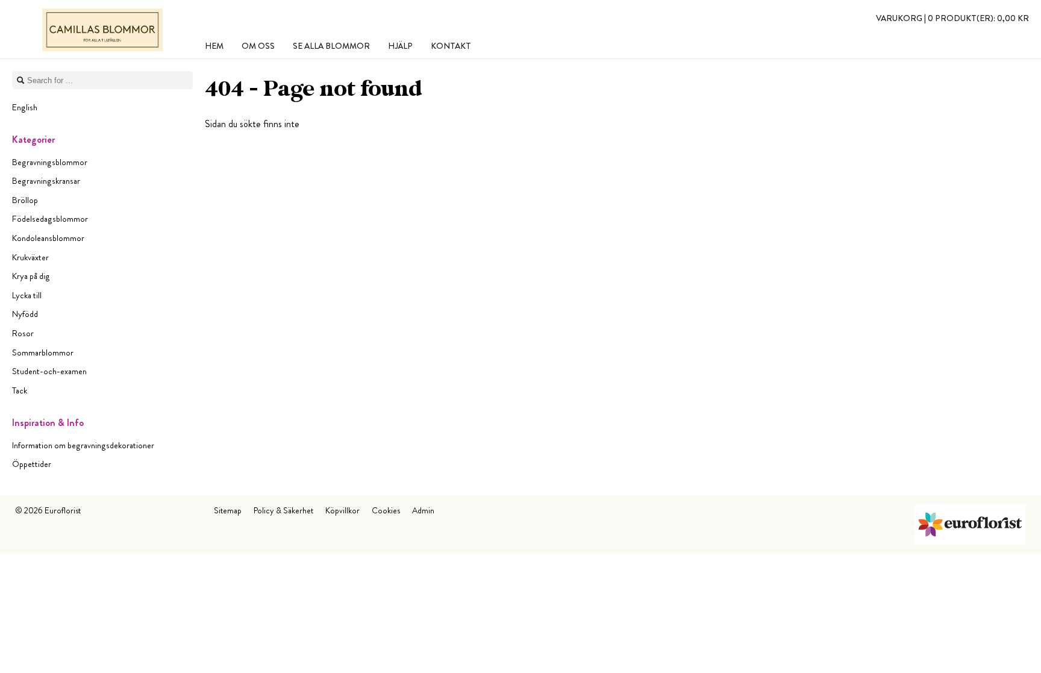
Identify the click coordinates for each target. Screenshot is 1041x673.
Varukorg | (952, 18)
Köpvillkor (342, 510)
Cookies (386, 510)
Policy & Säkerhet (283, 510)
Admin (423, 510)
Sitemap (228, 510)
